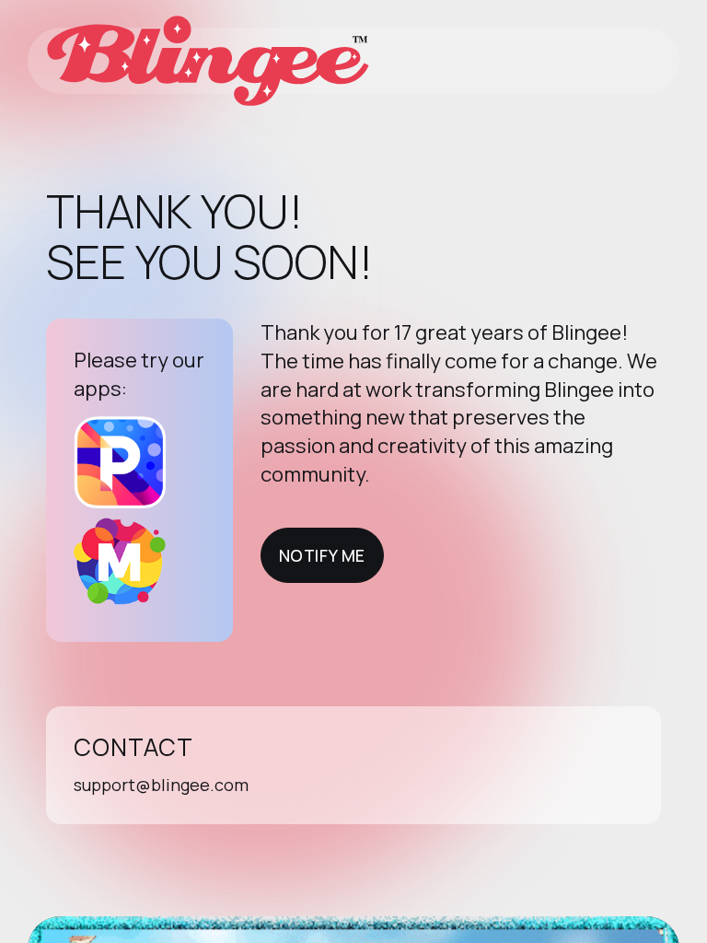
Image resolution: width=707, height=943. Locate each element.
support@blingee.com (161, 785)
